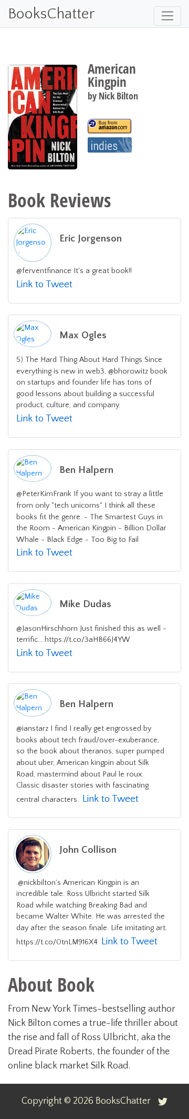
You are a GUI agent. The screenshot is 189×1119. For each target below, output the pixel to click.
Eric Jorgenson (90, 238)
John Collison (88, 849)
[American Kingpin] (110, 126)
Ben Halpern (86, 470)
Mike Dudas (85, 604)
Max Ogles (83, 335)
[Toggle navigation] (167, 16)
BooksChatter (51, 14)
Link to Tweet (44, 284)
